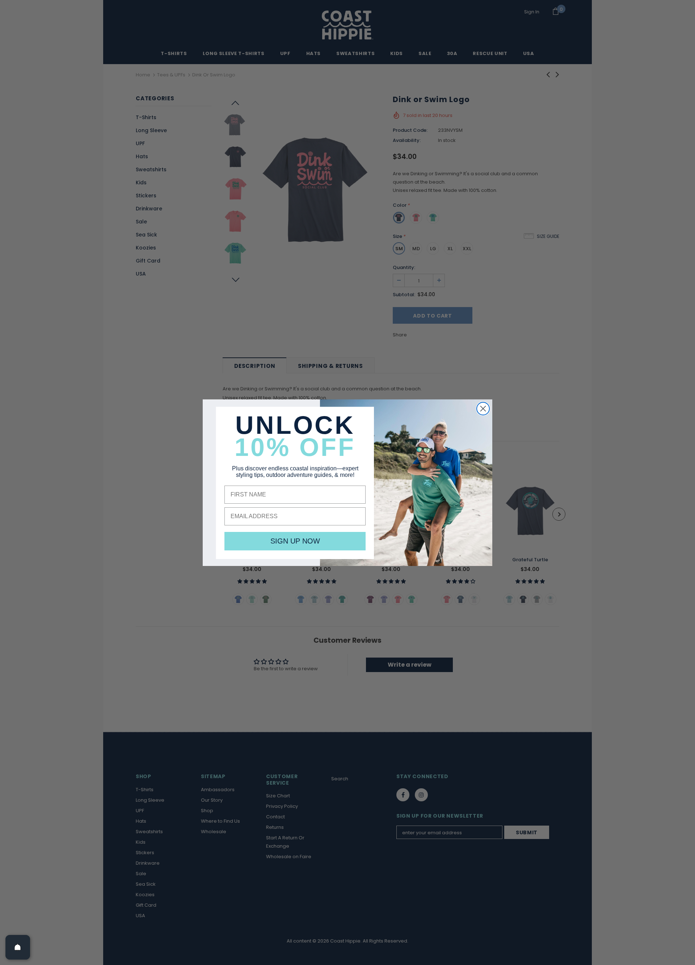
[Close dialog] (483, 408)
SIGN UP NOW (295, 541)
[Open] (17, 947)
